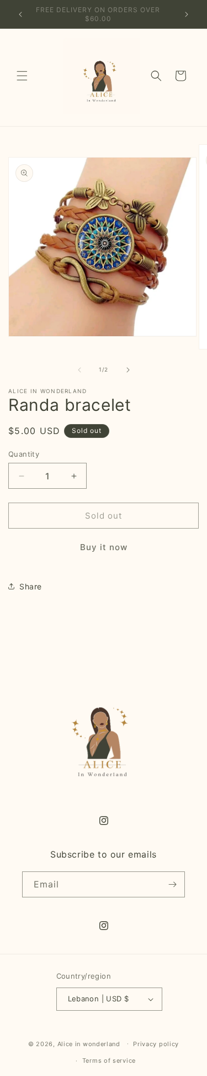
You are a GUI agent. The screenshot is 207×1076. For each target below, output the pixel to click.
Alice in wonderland (88, 1043)
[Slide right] (128, 370)
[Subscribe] (172, 884)
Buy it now (104, 547)
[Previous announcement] (20, 14)
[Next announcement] (186, 14)
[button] (22, 76)
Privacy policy (156, 1044)
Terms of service (109, 1060)
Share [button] (30, 586)
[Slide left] (79, 370)
